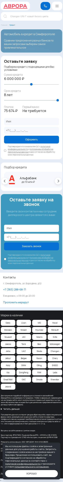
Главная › (5, 25)
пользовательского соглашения (31, 466)
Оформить (31, 139)
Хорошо (31, 473)
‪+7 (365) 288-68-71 (14, 289)
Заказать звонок (31, 246)
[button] (4, 181)
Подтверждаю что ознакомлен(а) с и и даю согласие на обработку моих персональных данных (31, 150)
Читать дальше (11, 408)
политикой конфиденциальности (23, 463)
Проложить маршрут (16, 302)
